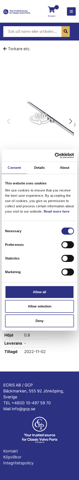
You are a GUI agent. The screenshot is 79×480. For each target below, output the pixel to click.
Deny (39, 321)
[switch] (67, 244)
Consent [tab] (14, 167)
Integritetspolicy (18, 463)
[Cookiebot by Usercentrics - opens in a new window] (56, 155)
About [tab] (65, 167)
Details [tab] (39, 167)
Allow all (39, 292)
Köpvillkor (12, 457)
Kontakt (10, 451)
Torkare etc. (19, 48)
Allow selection (39, 306)
